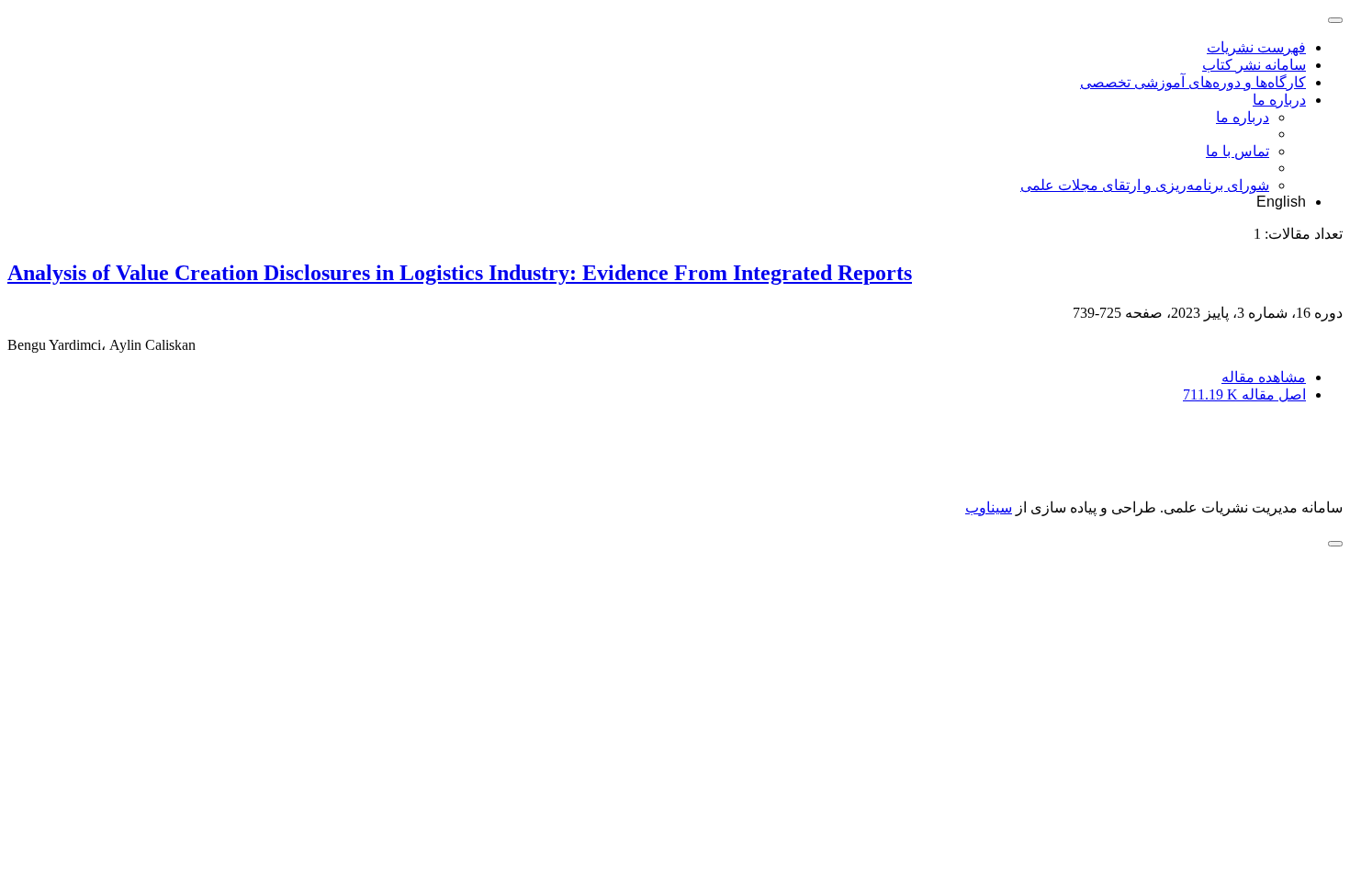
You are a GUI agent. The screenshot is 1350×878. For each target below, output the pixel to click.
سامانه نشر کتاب (1254, 65)
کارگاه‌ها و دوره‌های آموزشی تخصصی (1193, 82)
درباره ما (1279, 99)
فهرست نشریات (1256, 47)
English (1281, 201)
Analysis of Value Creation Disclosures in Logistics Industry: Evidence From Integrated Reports (459, 273)
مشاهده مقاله (1263, 377)
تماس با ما (1237, 151)
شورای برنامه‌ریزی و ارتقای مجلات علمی (1144, 185)
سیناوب (988, 507)
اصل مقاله (1244, 394)
